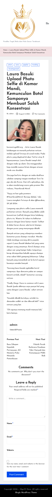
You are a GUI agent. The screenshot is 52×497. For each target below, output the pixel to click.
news (17, 65)
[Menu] (47, 23)
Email (10, 437)
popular (25, 65)
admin (13, 325)
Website (10, 450)
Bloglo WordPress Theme (26, 493)
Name (10, 423)
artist (10, 65)
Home (5, 50)
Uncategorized (13, 69)
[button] (16, 329)
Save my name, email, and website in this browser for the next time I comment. (26, 465)
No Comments (40, 114)
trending (35, 65)
